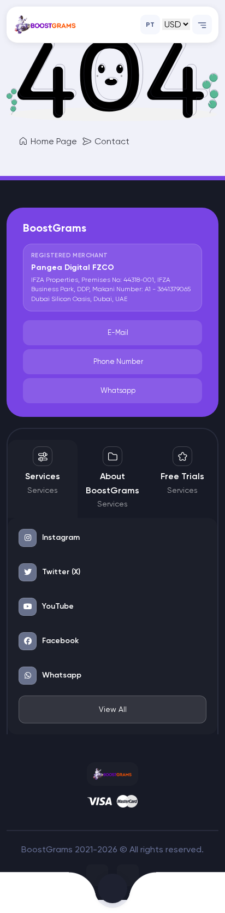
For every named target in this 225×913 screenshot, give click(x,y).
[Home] (22, 893)
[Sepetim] (112, 893)
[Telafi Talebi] (67, 893)
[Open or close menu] (202, 24)
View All (113, 709)
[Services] (158, 893)
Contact (110, 141)
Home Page (52, 141)
